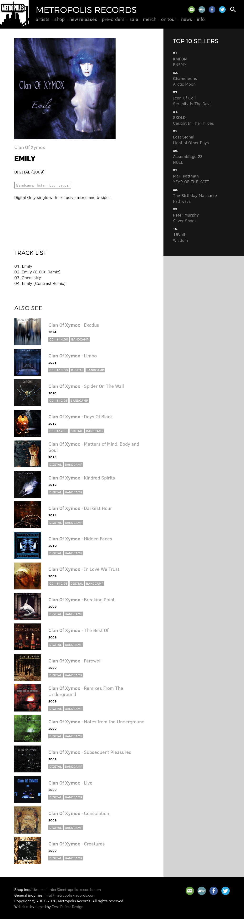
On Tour (168, 19)
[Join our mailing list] (191, 9)
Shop (59, 19)
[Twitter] (222, 9)
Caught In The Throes (193, 120)
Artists (43, 19)
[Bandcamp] (201, 9)
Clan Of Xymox (29, 147)
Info (201, 19)
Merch (149, 19)
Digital (77, 370)
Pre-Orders (113, 19)
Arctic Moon (185, 81)
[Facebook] (212, 9)
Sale (133, 19)
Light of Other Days (191, 139)
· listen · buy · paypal (42, 185)
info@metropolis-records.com (70, 895)
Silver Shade (186, 217)
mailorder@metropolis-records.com (71, 889)
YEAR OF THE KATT (191, 178)
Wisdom (180, 237)
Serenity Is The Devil (192, 100)
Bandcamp (80, 339)
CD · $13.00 (58, 370)
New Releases (83, 19)
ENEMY (180, 61)
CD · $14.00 (58, 339)
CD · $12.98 (58, 400)
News (186, 19)
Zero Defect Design (67, 906)
